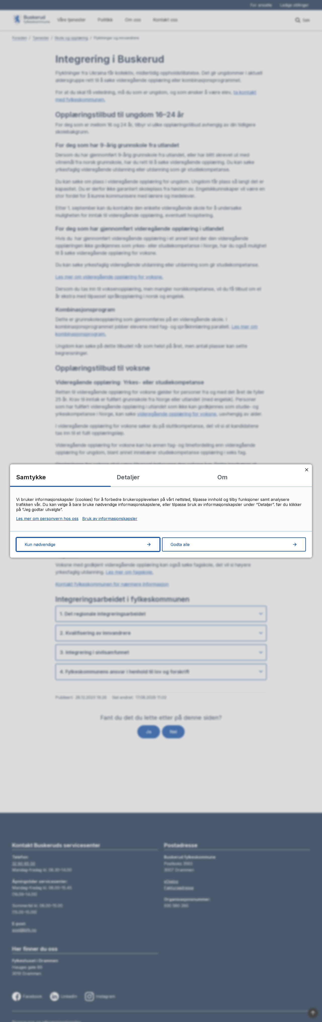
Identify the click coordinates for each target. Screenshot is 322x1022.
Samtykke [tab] (31, 477)
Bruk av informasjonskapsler (109, 518)
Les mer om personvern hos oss (47, 518)
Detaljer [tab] (128, 477)
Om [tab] (222, 477)
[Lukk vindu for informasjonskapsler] (306, 469)
